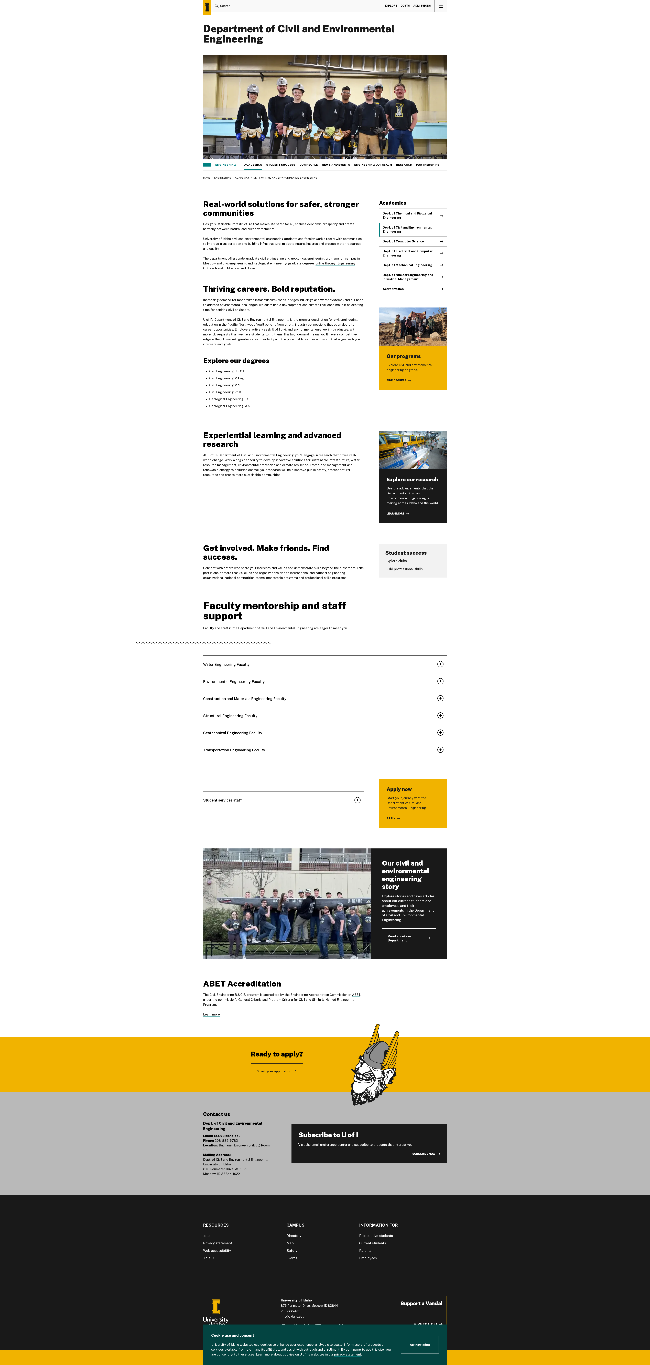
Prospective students (376, 1236)
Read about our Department (399, 938)
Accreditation (393, 289)
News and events (336, 164)
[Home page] (207, 7)
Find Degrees (396, 380)
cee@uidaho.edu (227, 1136)
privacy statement (347, 1354)
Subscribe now (423, 1153)
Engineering (225, 164)
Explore (391, 5)
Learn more (395, 513)
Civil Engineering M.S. (225, 385)
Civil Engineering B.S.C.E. (227, 371)
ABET (356, 995)
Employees (368, 1258)
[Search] (217, 6)
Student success (280, 164)
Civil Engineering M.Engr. (227, 378)
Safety (292, 1251)
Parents (365, 1251)
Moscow (233, 268)
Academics (253, 164)
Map (290, 1243)
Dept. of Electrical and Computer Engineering (408, 253)
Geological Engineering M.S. (230, 406)
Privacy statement (217, 1243)
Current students (372, 1243)
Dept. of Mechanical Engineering (407, 265)
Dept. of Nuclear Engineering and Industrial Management (408, 277)
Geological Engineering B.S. (229, 399)
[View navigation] (441, 6)
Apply (391, 818)
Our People (308, 164)
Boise (251, 268)
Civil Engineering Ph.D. (225, 392)
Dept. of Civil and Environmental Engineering (407, 229)
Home (206, 178)
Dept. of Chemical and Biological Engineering (407, 215)
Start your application (274, 1071)
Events (292, 1258)
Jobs (206, 1236)
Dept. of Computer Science (403, 241)
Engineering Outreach (373, 164)
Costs (405, 5)
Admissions (422, 5)
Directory (294, 1236)
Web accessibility (217, 1251)
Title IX (209, 1258)
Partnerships (427, 164)
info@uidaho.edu (292, 1316)
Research (404, 164)
